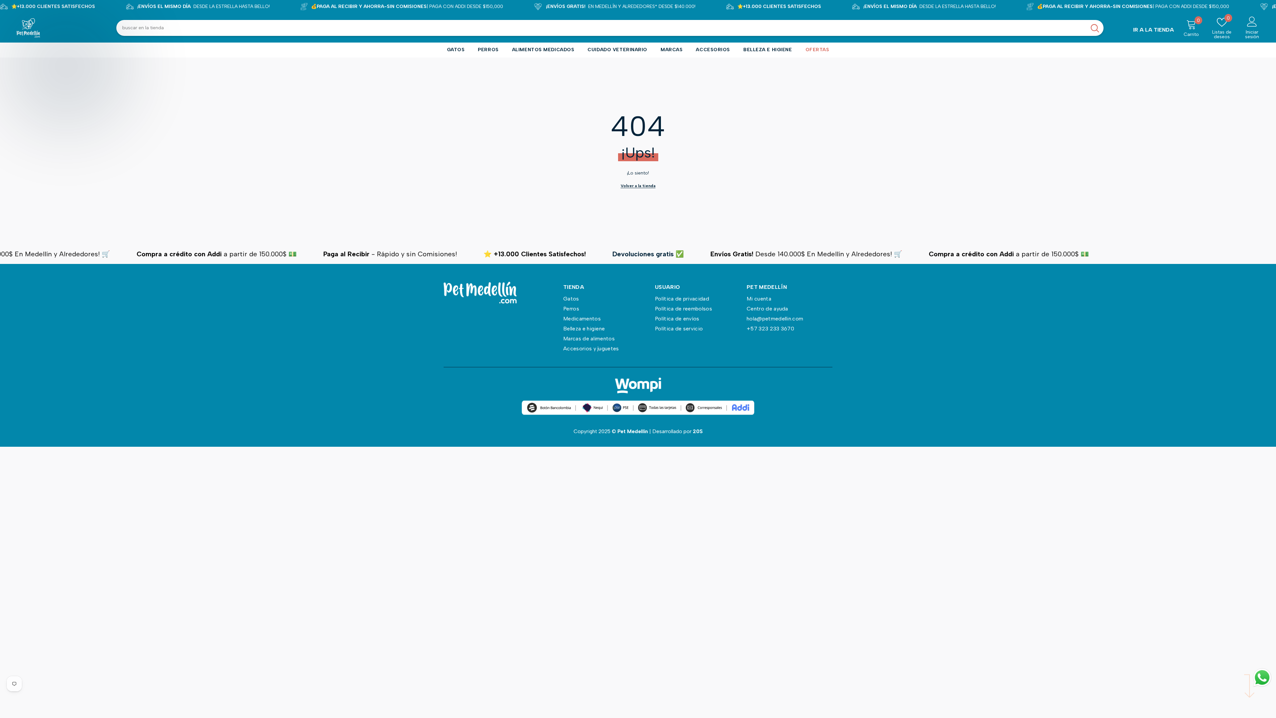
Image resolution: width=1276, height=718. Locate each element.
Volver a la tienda (638, 185)
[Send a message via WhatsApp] (1262, 677)
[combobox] (601, 28)
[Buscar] (610, 28)
